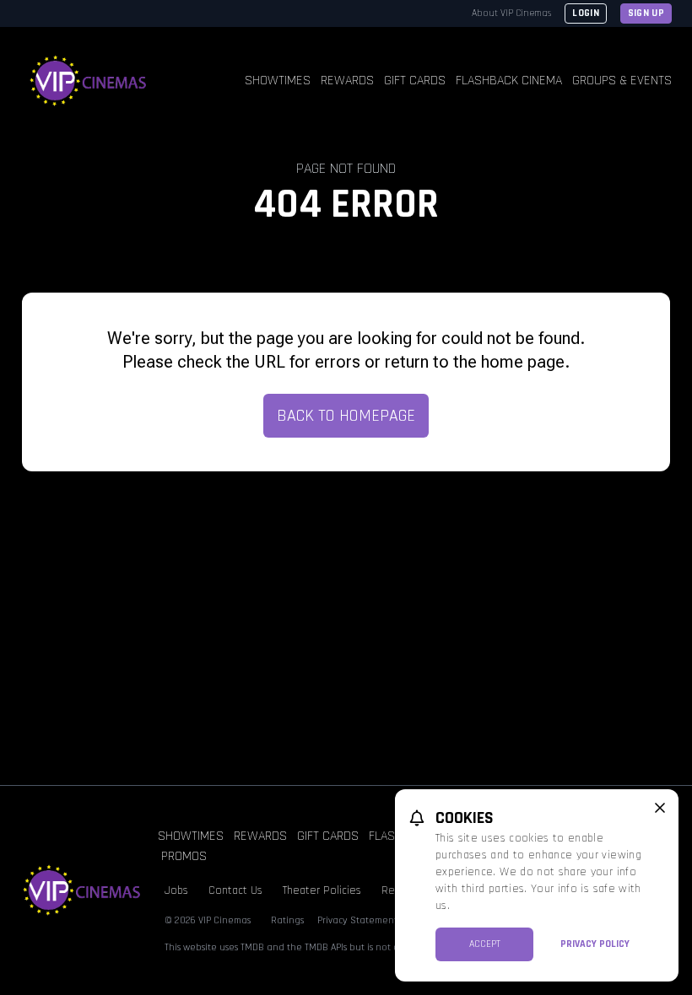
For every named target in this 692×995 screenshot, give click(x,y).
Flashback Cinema (509, 80)
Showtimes (278, 80)
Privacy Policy (595, 944)
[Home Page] (88, 81)
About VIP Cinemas (511, 13)
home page (523, 362)
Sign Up (646, 13)
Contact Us (235, 890)
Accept (484, 944)
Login (585, 13)
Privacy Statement (357, 920)
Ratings (287, 920)
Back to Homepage (346, 416)
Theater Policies (322, 890)
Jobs (176, 890)
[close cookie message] (659, 807)
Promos (184, 856)
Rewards (347, 80)
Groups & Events (622, 80)
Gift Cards (415, 80)
